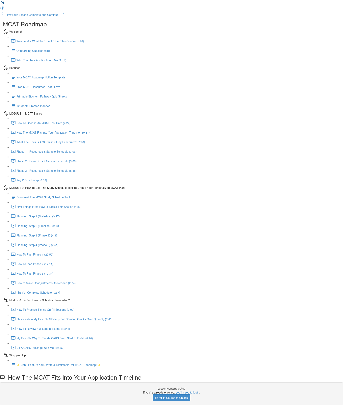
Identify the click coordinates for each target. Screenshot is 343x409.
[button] (2, 4)
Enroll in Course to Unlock (171, 398)
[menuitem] (2, 9)
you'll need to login (187, 392)
